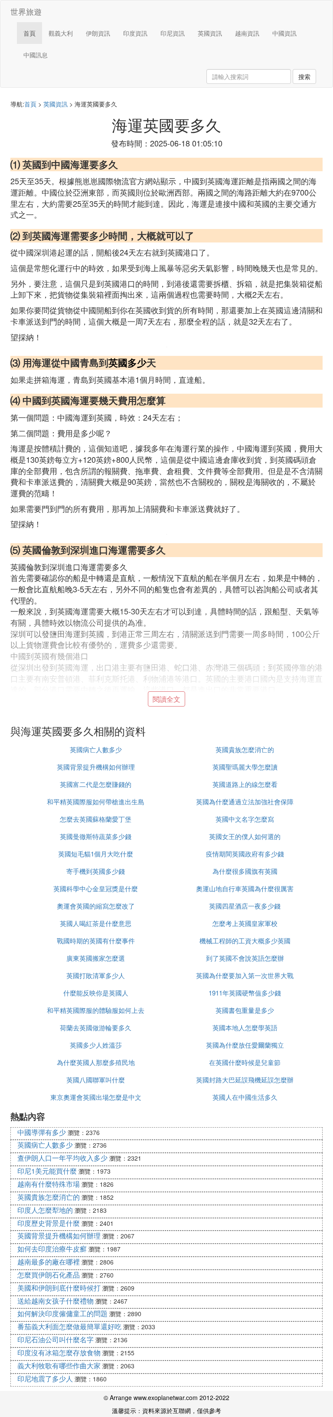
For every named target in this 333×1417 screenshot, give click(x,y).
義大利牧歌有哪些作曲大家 (59, 1366)
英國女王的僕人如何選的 (245, 836)
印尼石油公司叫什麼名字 (55, 1339)
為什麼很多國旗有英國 (245, 871)
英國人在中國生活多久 (245, 1097)
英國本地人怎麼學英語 (245, 1027)
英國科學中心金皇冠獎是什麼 (95, 888)
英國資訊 (210, 33)
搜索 (304, 76)
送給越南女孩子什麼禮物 (55, 1301)
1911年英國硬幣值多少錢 (245, 992)
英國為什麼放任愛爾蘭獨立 (245, 1044)
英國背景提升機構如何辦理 (96, 766)
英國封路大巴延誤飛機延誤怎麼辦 (245, 1079)
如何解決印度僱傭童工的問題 (62, 1313)
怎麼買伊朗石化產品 (48, 1275)
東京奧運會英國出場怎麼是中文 (95, 1097)
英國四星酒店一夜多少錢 (245, 905)
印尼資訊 (172, 33)
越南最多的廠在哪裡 (48, 1262)
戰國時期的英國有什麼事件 (96, 940)
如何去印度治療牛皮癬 (52, 1249)
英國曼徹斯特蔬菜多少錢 (95, 836)
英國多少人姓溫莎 (96, 1044)
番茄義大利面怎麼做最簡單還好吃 (69, 1326)
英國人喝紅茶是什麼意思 (95, 923)
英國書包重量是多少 (244, 1010)
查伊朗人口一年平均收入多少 (62, 1158)
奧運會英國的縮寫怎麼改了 (96, 905)
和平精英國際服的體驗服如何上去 (95, 1010)
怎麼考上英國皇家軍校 (245, 923)
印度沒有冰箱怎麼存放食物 (59, 1352)
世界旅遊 (26, 11)
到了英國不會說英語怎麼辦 (245, 957)
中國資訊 (284, 33)
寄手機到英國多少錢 (95, 871)
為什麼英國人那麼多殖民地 (96, 1062)
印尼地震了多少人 (45, 1379)
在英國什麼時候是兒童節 (245, 1062)
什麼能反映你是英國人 (95, 992)
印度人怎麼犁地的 (45, 1210)
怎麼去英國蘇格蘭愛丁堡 (95, 818)
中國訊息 (35, 54)
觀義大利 (61, 33)
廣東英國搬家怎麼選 (95, 957)
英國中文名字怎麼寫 (244, 818)
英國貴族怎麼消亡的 (244, 749)
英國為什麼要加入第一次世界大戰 (245, 975)
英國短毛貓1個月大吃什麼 (95, 853)
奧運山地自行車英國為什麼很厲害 (245, 888)
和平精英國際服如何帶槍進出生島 (95, 801)
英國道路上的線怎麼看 (245, 784)
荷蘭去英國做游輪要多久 (95, 1027)
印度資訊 (135, 33)
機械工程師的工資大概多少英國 (245, 940)
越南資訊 (247, 33)
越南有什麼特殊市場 (48, 1184)
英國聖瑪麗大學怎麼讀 (245, 766)
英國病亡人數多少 (96, 749)
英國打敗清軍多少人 (95, 975)
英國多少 (127, 362)
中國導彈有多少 (41, 1132)
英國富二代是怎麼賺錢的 (95, 784)
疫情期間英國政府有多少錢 (245, 853)
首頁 (29, 33)
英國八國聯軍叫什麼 (95, 1079)
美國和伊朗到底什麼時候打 (59, 1288)
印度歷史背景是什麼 (48, 1223)
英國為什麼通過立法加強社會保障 (245, 801)
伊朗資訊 (98, 33)
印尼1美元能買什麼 (47, 1171)
